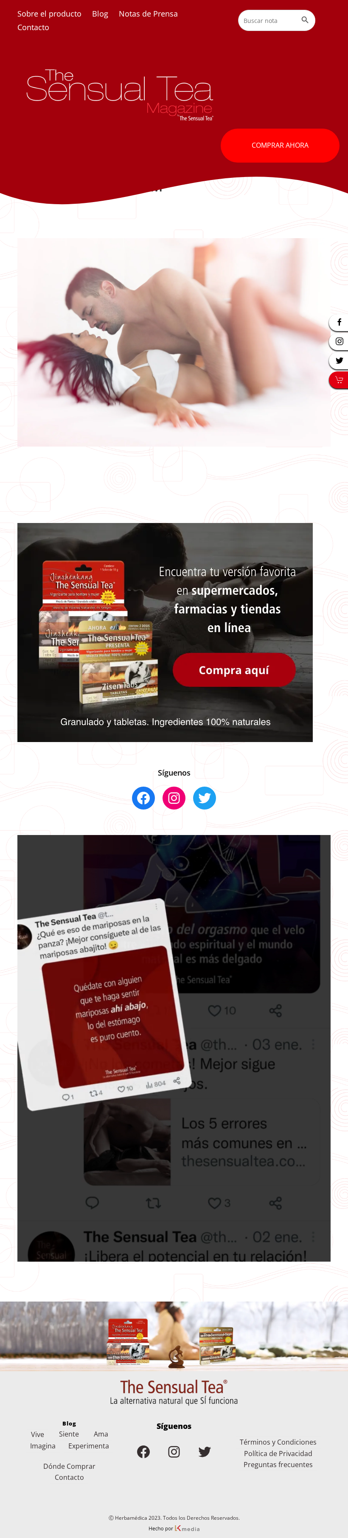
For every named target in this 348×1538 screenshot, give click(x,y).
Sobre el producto (49, 13)
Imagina (43, 1446)
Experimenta (88, 1446)
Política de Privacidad (278, 1453)
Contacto (33, 27)
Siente (69, 1434)
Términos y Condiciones (278, 1442)
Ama (101, 1434)
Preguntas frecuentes (278, 1464)
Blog (100, 13)
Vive (37, 1434)
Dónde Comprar (69, 1466)
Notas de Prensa (148, 13)
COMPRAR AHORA (280, 145)
